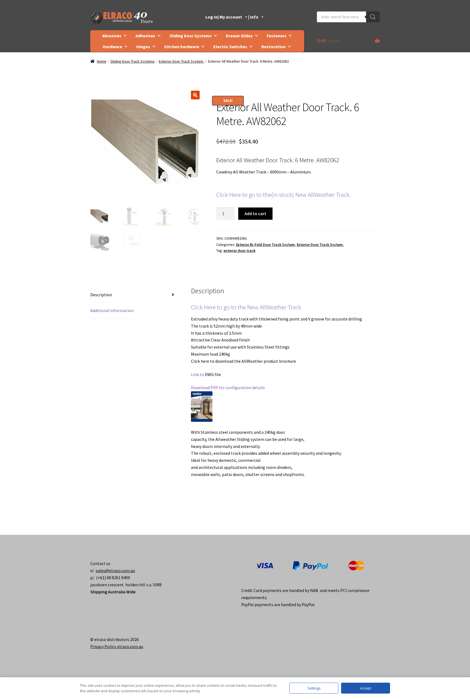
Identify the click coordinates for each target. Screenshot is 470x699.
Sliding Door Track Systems (132, 61)
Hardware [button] (112, 46)
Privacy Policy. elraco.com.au (116, 646)
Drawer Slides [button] (239, 35)
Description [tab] (101, 294)
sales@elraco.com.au (115, 570)
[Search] (373, 16)
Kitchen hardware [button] (181, 46)
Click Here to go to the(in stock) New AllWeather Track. (283, 195)
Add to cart (255, 213)
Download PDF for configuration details (228, 387)
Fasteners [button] (276, 35)
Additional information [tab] (112, 310)
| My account (230, 17)
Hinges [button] (143, 46)
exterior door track (239, 250)
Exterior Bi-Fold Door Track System (265, 244)
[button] (195, 95)
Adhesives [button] (145, 35)
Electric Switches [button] (230, 46)
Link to (197, 374)
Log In (211, 17)
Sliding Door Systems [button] (190, 35)
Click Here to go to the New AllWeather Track (246, 307)
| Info (253, 17)
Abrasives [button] (111, 35)
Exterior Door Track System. (181, 61)
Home (101, 61)
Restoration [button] (273, 46)
